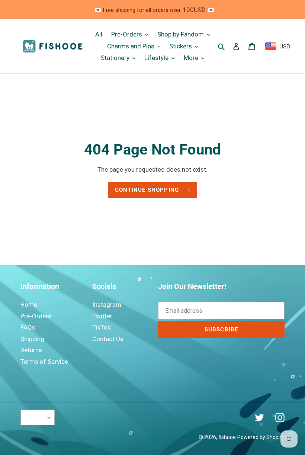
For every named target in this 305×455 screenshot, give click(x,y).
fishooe (227, 437)
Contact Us (107, 339)
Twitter (102, 316)
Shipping (32, 339)
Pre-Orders (35, 316)
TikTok (101, 327)
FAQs (27, 327)
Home (28, 304)
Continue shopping (147, 190)
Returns (31, 350)
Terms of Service (44, 361)
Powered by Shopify (261, 437)
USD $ (36, 417)
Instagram (106, 304)
